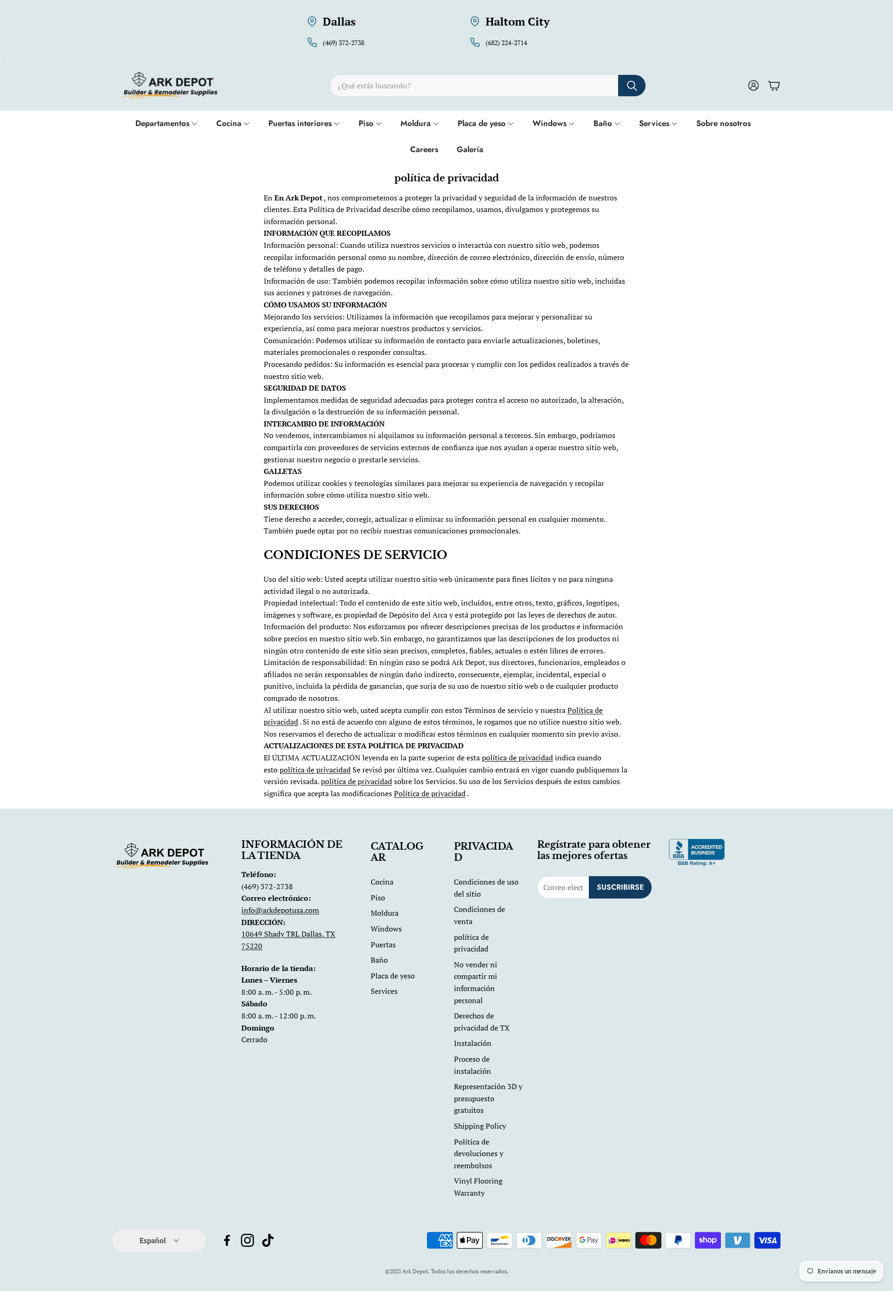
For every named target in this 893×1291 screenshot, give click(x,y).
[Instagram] (247, 1240)
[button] (488, 85)
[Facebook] (226, 1240)
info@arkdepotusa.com (280, 910)
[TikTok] (267, 1240)
